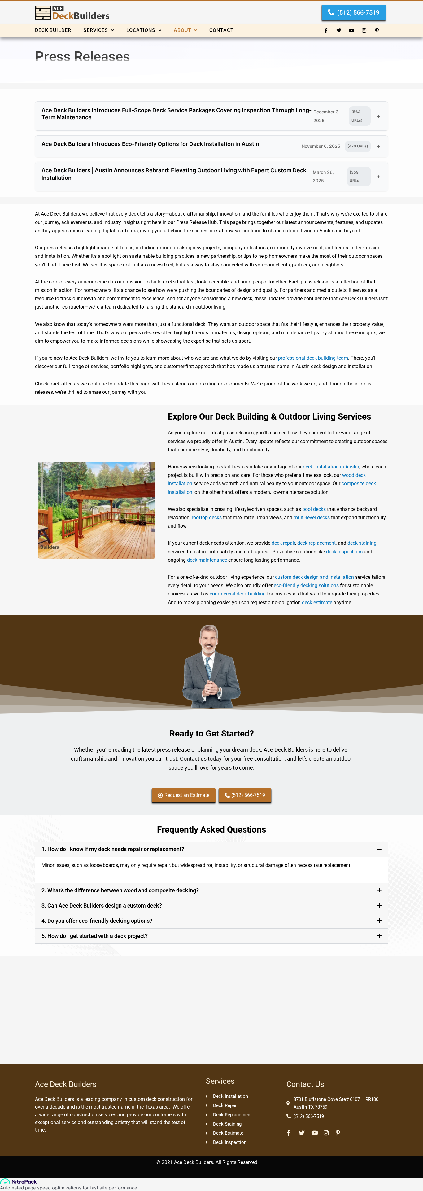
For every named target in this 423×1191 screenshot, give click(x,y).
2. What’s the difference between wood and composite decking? (120, 890)
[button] (104, 30)
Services (95, 30)
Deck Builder (53, 30)
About (182, 30)
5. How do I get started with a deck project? (94, 936)
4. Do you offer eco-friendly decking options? (96, 920)
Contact (221, 30)
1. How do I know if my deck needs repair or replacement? (112, 849)
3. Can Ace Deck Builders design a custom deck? (101, 905)
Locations (140, 30)
